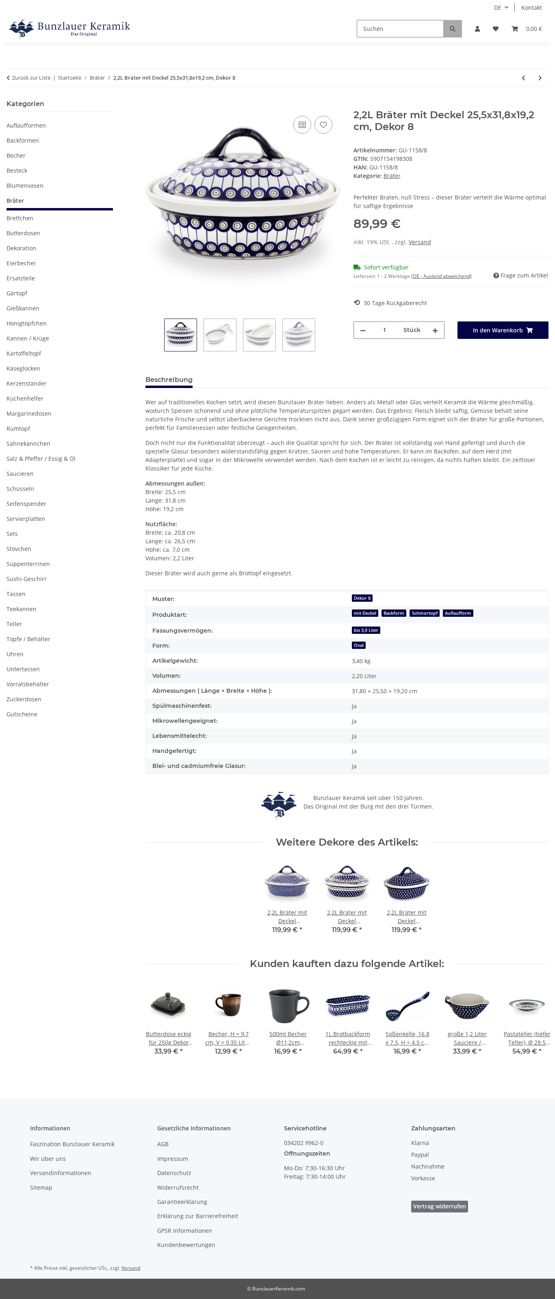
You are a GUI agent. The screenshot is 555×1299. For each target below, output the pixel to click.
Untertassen (23, 669)
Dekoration (21, 248)
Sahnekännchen (28, 443)
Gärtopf (17, 293)
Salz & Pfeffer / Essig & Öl (41, 458)
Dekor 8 (362, 598)
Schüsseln (20, 488)
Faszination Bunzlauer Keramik (72, 1144)
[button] (477, 29)
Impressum (172, 1158)
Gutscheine (22, 714)
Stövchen (19, 549)
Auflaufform (458, 613)
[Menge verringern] (363, 330)
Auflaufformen (26, 125)
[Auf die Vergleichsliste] (302, 125)
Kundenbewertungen (186, 1245)
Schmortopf (425, 613)
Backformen (23, 140)
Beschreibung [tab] (169, 380)
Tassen (16, 594)
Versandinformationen (60, 1173)
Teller (14, 624)
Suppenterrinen (28, 564)
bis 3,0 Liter (366, 630)
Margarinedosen (29, 413)
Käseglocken (23, 368)
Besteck (17, 170)
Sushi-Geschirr (27, 579)
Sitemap (41, 1187)
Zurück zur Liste (31, 77)
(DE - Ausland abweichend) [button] (441, 276)
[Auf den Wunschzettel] (323, 125)
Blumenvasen (25, 185)
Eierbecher (21, 263)
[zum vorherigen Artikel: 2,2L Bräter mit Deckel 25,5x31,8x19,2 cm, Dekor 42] (523, 78)
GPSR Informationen (184, 1230)
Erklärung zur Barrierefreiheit (197, 1216)
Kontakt (531, 7)
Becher (16, 155)
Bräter (392, 176)
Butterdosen (23, 233)
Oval (359, 645)
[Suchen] (452, 28)
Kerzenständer (27, 383)
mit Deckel (365, 613)
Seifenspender (26, 503)
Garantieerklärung (182, 1202)
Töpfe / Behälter (28, 639)
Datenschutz (174, 1173)
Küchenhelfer (25, 398)
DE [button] (497, 7)
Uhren (15, 654)
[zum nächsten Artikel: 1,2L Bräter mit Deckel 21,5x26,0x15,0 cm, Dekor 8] (540, 78)
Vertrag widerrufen (439, 1206)
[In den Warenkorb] (151, 104)
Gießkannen (23, 308)
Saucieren (20, 473)
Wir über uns (48, 1158)
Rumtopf (18, 428)
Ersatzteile (21, 278)
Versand (420, 242)
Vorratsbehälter (28, 684)
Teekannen (22, 609)
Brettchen (20, 218)
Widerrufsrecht (178, 1187)
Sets (12, 534)
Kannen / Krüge (28, 338)
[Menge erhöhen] (435, 330)
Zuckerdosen (24, 699)
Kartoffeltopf (24, 353)
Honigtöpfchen (27, 323)
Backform (394, 613)
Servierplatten (26, 519)
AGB (163, 1144)
